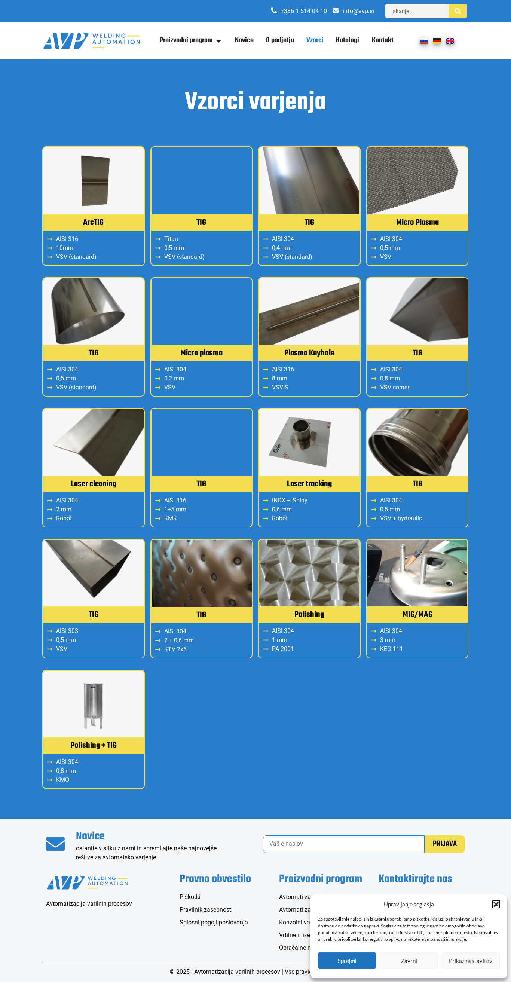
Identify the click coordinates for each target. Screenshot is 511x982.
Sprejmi (347, 960)
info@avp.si (358, 11)
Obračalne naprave (304, 947)
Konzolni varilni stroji (306, 922)
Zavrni (409, 960)
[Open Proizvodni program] (219, 40)
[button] (496, 904)
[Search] (458, 11)
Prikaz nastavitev (470, 960)
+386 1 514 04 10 (304, 11)
